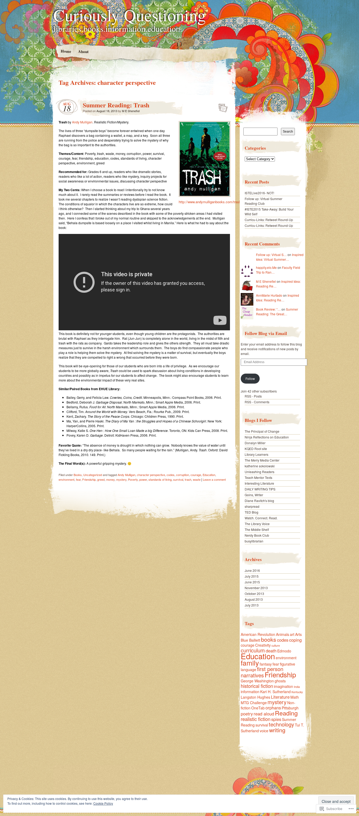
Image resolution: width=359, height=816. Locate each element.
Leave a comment (214, 479)
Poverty (133, 479)
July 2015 (252, 576)
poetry (247, 713)
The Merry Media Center (262, 460)
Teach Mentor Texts (258, 477)
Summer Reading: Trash (116, 104)
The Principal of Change (262, 431)
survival (178, 479)
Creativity (263, 645)
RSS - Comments (257, 402)
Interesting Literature (259, 483)
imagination (283, 686)
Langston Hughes (255, 697)
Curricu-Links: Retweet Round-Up (269, 219)
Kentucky (297, 692)
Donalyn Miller (255, 443)
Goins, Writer (254, 495)
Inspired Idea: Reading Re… (277, 297)
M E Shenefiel (131, 111)
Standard (221, 106)
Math (294, 697)
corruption (182, 475)
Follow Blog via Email (266, 333)
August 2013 (254, 599)
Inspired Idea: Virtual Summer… (280, 256)
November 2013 (256, 587)
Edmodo (284, 650)
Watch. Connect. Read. (261, 518)
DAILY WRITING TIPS (260, 489)
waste (197, 479)
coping (295, 640)
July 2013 (252, 605)
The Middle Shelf (257, 529)
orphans (273, 707)
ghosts (280, 680)
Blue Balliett (250, 640)
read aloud (264, 713)
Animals (282, 634)
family (250, 663)
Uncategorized (92, 475)
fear (78, 479)
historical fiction (257, 685)
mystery (121, 479)
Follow (250, 378)
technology (281, 724)
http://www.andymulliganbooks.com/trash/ (210, 201)
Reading (286, 712)
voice (264, 730)
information (250, 691)
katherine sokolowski (260, 466)
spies (276, 719)
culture (275, 645)
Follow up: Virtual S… (271, 254)
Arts (298, 634)
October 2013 (254, 593)
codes (171, 475)
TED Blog (251, 512)
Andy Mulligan (82, 122)
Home (65, 51)
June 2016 (252, 570)
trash (188, 479)
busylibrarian (254, 541)
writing (277, 730)
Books (78, 475)
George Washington (257, 680)
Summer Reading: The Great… (277, 311)
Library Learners (256, 454)
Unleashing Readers (259, 471)
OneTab (258, 707)
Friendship (89, 479)
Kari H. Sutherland (275, 691)
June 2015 (252, 582)
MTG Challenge (254, 702)
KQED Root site (256, 448)
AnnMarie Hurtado (269, 295)
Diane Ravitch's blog (259, 500)
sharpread (252, 506)
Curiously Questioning (129, 15)
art (292, 634)
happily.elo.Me (266, 267)
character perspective (151, 475)
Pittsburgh (290, 707)
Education (209, 475)
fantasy (266, 664)
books (268, 639)
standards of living (160, 479)
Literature (280, 697)
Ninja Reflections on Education (267, 437)
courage (196, 475)
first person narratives (262, 672)
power (143, 479)
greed (101, 479)
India (297, 687)
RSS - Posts (253, 396)
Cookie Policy (103, 803)
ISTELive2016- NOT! (259, 193)
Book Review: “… (268, 309)
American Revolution (258, 634)
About (83, 51)
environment (66, 479)
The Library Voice (257, 523)
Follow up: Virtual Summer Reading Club (263, 201)
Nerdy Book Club (257, 535)
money (110, 479)
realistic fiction (255, 718)
